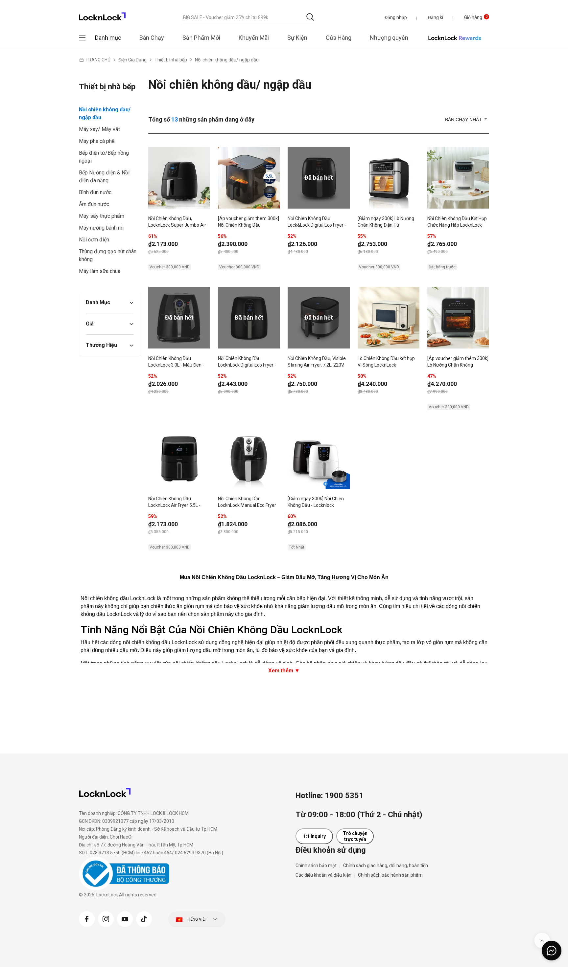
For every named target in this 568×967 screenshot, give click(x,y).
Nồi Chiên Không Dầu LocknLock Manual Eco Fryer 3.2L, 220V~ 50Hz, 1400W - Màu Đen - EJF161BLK (247, 502)
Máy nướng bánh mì (101, 228)
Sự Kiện (297, 37)
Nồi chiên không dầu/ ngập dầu (227, 59)
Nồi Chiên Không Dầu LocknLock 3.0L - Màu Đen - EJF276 (176, 362)
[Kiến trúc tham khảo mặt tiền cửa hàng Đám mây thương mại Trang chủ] (102, 14)
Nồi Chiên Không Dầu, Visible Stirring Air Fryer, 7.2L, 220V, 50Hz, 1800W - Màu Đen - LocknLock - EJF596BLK (317, 362)
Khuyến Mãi (254, 37)
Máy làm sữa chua (99, 271)
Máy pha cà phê (97, 141)
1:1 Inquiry (314, 836)
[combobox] (249, 17)
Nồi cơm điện (94, 239)
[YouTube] (125, 918)
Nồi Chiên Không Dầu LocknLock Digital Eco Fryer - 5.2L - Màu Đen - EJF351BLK (247, 362)
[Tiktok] (144, 918)
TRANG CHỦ (97, 59)
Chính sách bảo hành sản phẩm (390, 875)
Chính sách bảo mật (316, 865)
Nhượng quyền (389, 37)
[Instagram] (106, 918)
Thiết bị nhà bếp (170, 59)
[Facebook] (87, 918)
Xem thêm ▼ (284, 670)
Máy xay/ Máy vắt (99, 129)
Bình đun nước (95, 192)
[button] (396, 17)
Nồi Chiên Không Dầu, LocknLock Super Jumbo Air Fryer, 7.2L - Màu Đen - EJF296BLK (177, 222)
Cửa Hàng (338, 37)
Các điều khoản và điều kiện (323, 875)
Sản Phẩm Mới (201, 37)
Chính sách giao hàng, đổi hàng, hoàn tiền (385, 865)
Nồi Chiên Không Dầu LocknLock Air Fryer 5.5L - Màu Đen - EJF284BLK (174, 502)
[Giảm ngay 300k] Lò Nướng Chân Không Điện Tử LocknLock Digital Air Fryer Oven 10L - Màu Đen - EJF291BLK (386, 222)
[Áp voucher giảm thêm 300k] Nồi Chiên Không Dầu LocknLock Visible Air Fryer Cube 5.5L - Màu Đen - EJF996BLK (248, 222)
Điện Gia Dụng (132, 59)
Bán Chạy (151, 37)
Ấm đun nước (94, 204)
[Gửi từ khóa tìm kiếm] (310, 16)
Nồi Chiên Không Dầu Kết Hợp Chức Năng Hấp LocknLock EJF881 (457, 222)
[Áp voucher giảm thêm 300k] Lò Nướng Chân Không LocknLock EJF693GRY (457, 362)
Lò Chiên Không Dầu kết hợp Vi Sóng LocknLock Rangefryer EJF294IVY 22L (386, 362)
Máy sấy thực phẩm (101, 216)
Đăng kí (435, 17)
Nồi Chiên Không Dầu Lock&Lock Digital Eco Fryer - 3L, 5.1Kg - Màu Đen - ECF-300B (317, 222)
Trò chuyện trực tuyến (355, 836)
